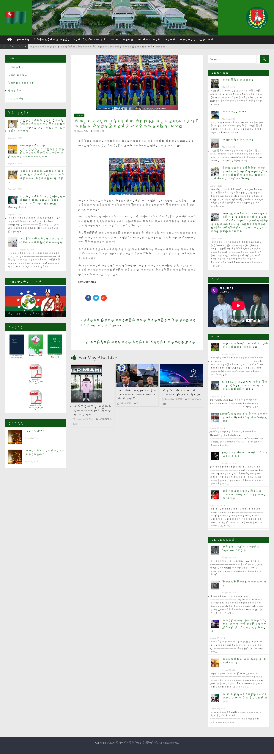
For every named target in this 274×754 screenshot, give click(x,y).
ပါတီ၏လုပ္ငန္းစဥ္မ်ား (21, 83)
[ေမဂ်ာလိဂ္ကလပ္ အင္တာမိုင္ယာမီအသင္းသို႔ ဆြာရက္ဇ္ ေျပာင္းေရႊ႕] (86, 366)
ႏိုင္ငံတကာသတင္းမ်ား (94, 39)
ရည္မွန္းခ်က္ (15, 98)
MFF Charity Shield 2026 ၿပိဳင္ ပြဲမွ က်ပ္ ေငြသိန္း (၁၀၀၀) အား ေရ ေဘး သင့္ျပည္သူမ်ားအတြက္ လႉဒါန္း (244, 385)
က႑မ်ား (141, 39)
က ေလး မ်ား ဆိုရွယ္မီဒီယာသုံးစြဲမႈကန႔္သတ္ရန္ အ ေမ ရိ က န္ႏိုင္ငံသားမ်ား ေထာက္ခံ (244, 698)
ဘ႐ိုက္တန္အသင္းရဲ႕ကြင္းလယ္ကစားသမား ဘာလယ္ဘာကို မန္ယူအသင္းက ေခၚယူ (243, 495)
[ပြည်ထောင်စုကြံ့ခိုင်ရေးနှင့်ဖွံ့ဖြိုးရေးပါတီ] (16, 13)
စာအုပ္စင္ (185, 39)
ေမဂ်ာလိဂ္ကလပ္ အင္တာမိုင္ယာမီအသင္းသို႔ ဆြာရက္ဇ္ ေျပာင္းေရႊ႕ (92, 410)
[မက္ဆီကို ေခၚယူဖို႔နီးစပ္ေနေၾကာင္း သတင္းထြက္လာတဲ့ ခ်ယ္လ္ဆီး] (137, 366)
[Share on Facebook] (88, 296)
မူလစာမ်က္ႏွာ (22, 39)
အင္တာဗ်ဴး (169, 39)
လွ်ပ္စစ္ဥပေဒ (35, 430)
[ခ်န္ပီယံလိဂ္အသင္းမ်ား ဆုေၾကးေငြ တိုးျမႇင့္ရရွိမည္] (181, 366)
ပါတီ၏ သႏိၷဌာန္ (17, 75)
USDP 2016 (98, 131)
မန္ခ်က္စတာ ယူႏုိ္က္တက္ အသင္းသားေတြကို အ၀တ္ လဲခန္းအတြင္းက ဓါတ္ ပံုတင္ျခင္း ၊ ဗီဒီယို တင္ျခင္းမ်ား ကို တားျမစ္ (135, 322)
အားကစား (114, 39)
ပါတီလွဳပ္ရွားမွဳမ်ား (43, 39)
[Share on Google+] (104, 296)
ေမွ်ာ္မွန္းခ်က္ (14, 90)
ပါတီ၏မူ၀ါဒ (15, 67)
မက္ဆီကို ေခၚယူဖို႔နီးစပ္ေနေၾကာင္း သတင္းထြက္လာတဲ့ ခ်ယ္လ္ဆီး (136, 394)
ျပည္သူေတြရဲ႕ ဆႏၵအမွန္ (237, 139)
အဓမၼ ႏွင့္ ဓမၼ (234, 111)
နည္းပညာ (127, 39)
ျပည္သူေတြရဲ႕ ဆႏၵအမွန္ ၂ (239, 79)
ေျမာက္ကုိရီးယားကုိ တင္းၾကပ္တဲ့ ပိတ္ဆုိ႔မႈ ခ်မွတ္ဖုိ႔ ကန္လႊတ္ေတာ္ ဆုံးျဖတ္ (144, 342)
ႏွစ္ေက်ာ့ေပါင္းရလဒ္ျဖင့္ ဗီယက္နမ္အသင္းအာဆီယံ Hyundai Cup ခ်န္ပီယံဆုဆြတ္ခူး (244, 417)
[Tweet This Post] (96, 296)
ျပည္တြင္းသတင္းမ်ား (69, 39)
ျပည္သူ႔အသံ (204, 39)
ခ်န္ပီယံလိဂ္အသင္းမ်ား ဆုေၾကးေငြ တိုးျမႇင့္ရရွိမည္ (181, 393)
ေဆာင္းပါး (156, 39)
